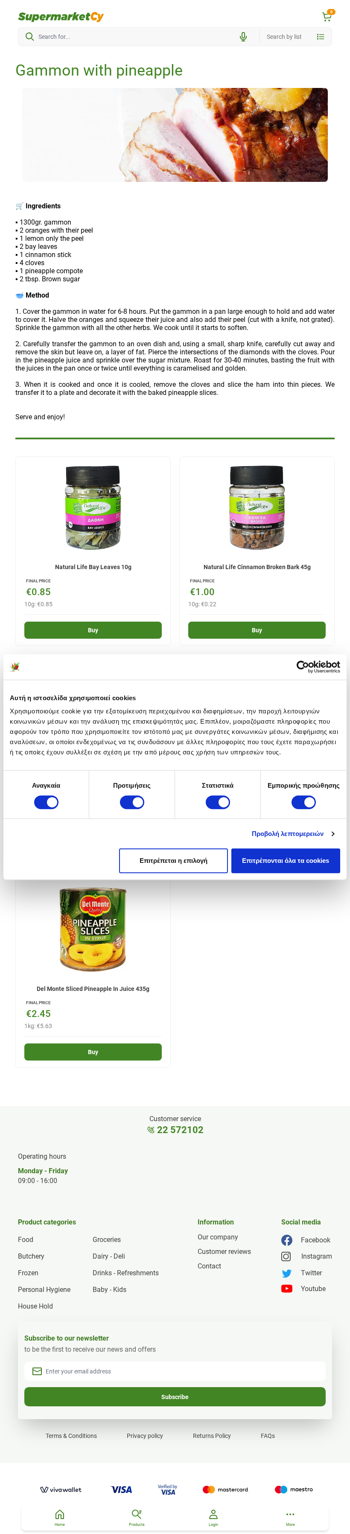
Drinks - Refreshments (126, 1273)
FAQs (268, 1435)
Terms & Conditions (71, 1435)
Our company (218, 1237)
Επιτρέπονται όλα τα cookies (285, 860)
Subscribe (175, 1397)
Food (25, 1240)
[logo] (61, 17)
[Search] (30, 37)
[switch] (132, 802)
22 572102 (180, 1130)
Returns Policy (212, 1435)
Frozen (28, 1273)
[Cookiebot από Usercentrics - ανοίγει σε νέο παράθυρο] (302, 666)
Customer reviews (224, 1252)
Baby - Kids (109, 1290)
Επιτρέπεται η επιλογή (173, 860)
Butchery (31, 1256)
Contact (209, 1266)
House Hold (35, 1306)
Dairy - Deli (109, 1256)
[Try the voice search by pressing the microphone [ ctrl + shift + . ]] (243, 37)
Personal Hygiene (44, 1290)
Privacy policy (145, 1435)
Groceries (107, 1240)
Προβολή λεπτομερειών (288, 833)
